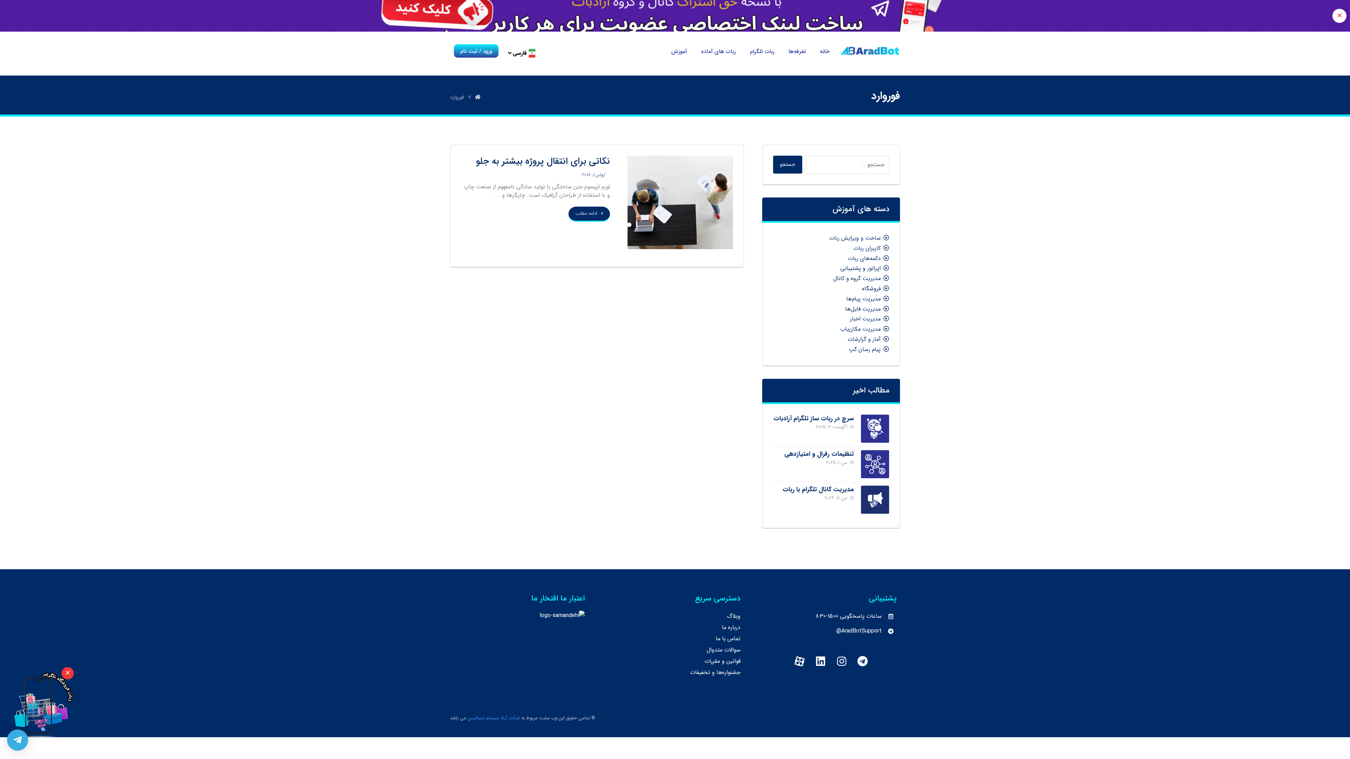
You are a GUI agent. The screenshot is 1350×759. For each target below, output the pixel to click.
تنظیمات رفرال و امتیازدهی (819, 454)
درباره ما (731, 627)
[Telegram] (862, 661)
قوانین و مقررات (722, 661)
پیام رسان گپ (865, 349)
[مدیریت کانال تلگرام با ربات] (875, 500)
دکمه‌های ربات (864, 258)
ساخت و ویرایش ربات (855, 238)
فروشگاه (871, 288)
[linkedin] (820, 661)
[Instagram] (841, 661)
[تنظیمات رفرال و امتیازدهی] (875, 464)
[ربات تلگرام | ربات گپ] (870, 50)
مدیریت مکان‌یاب (860, 329)
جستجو (787, 164)
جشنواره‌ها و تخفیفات (715, 672)
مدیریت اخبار (865, 318)
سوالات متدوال (723, 650)
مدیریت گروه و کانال (857, 278)
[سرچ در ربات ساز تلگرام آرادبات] (875, 429)
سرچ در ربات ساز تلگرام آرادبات (813, 418)
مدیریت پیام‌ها (863, 298)
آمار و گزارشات (864, 339)
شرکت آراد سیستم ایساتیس (494, 718)
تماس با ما (728, 638)
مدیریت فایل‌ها (863, 309)
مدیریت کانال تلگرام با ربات (818, 489)
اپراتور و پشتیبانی (860, 268)
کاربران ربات (867, 248)
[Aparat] (799, 661)
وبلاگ (733, 616)
